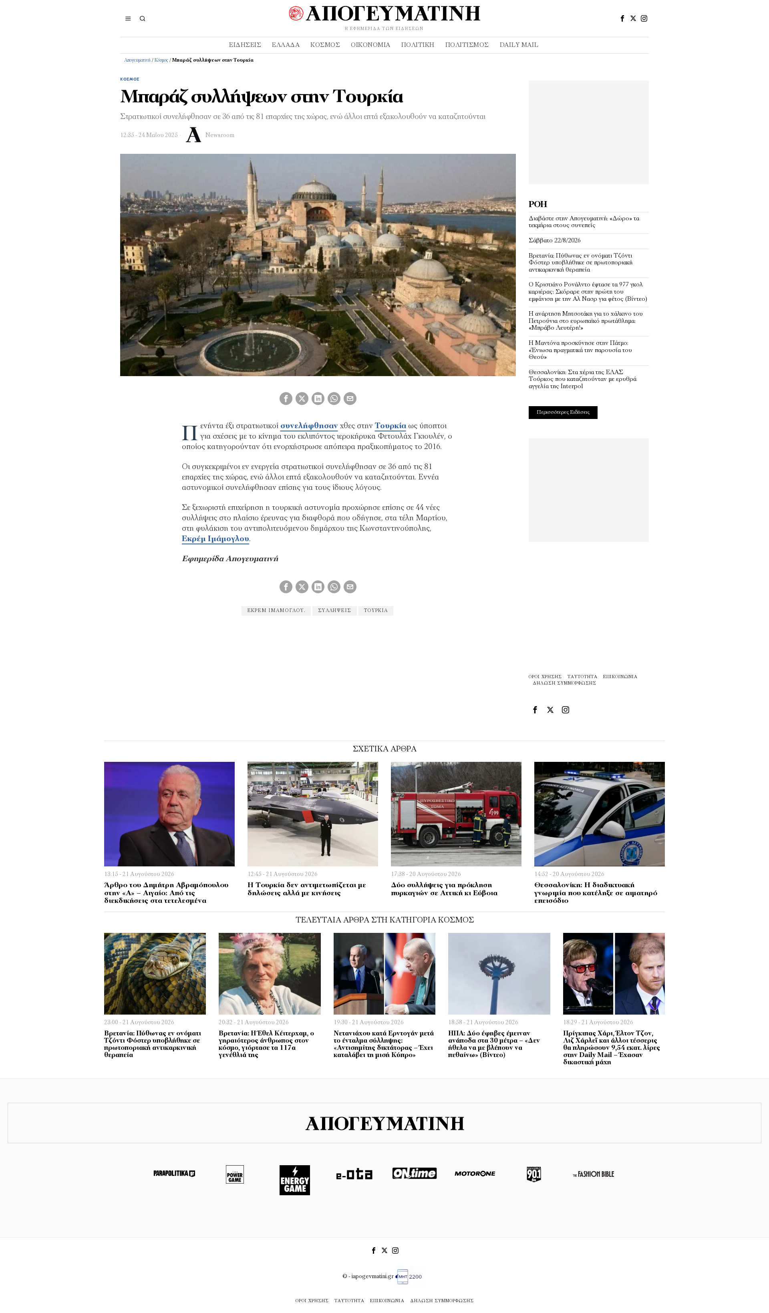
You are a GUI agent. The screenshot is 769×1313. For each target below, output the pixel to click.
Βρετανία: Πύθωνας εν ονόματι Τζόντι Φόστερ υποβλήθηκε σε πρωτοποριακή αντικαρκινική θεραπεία (580, 263)
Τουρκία (390, 426)
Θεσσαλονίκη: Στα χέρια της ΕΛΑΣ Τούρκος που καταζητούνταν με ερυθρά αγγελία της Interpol (582, 379)
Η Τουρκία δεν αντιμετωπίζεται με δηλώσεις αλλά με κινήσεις (307, 889)
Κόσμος (161, 60)
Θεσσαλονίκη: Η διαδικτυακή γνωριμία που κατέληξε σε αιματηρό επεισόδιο (595, 893)
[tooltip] (622, 18)
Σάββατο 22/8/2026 (555, 241)
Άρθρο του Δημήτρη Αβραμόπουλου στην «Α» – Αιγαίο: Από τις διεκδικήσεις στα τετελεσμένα (166, 893)
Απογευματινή (137, 60)
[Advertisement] (589, 131)
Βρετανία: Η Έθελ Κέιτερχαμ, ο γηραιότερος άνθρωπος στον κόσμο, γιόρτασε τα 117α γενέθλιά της (266, 1045)
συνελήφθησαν (309, 426)
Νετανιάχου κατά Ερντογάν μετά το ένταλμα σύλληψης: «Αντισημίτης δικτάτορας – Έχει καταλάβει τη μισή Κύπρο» (384, 1045)
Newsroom (219, 136)
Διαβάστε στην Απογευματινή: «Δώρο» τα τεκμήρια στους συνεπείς (584, 222)
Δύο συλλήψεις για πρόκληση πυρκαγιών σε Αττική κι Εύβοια (444, 889)
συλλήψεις (334, 610)
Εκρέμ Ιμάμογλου (215, 539)
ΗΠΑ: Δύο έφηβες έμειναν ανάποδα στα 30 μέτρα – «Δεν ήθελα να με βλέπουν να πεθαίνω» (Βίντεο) (494, 1045)
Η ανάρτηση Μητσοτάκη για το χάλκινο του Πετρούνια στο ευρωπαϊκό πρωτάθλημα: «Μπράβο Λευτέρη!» (586, 321)
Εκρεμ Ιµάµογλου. (276, 610)
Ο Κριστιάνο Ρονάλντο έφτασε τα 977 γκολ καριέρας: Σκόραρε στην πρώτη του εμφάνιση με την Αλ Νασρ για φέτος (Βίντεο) (588, 292)
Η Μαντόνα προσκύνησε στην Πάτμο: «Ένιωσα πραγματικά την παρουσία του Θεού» (580, 350)
